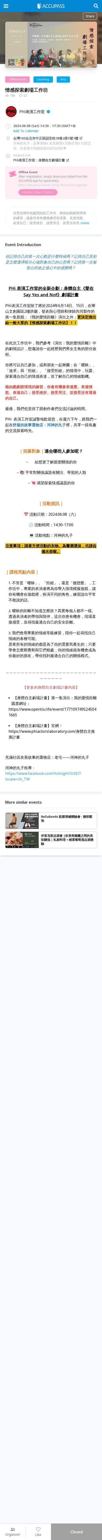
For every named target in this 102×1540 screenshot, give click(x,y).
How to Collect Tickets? (38, 192)
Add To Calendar (26, 131)
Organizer (12, 1534)
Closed (76, 1532)
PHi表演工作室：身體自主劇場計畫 (39, 160)
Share (90, 16)
